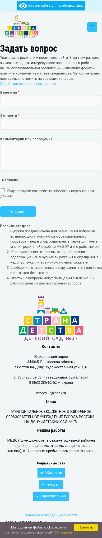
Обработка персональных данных (28, 84)
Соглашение (63, 532)
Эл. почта (9, 116)
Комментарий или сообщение (26, 139)
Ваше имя (9, 92)
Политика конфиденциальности (51, 515)
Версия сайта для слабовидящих (55, 5)
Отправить (18, 211)
